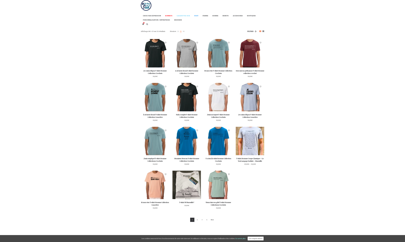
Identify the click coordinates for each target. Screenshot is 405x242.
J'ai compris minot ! (256, 238)
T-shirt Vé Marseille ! (186, 202)
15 (181, 31)
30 (183, 31)
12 (178, 31)
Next (212, 220)
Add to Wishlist (165, 42)
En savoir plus (240, 238)
